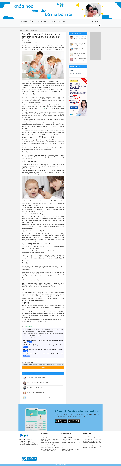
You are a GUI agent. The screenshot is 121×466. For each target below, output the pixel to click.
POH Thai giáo (26, 355)
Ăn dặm (73, 70)
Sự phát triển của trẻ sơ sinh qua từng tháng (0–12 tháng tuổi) (70, 436)
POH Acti (25, 346)
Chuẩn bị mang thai (43, 21)
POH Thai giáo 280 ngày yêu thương (92, 436)
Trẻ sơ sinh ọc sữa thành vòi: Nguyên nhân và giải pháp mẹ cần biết (50, 446)
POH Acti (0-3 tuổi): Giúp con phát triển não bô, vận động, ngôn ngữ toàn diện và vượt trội (92, 443)
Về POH (32, 21)
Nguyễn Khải (28, 42)
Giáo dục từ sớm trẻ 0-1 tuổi (76, 74)
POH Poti (25, 351)
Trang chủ (24, 21)
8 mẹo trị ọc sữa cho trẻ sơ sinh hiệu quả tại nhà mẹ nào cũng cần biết (50, 443)
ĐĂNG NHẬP (95, 21)
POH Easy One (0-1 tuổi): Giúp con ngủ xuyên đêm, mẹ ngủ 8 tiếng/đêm (92, 438)
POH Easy (29, 342)
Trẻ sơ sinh (61, 21)
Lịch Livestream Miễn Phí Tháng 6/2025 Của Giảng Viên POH (49, 450)
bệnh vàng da (41, 108)
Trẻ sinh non (34, 30)
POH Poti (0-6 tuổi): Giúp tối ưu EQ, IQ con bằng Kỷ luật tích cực (92, 446)
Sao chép (47, 367)
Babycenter (29, 326)
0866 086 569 (28, 439)
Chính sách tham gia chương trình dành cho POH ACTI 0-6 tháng (49, 440)
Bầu (53, 21)
